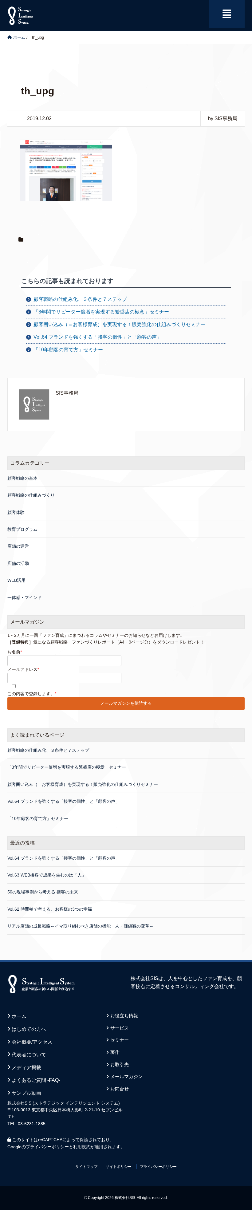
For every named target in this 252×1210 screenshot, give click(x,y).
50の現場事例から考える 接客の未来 (42, 891)
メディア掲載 (26, 1067)
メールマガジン (126, 1076)
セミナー (119, 1040)
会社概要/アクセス (32, 1042)
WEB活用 (16, 580)
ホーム (19, 1016)
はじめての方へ (29, 1029)
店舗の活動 (18, 563)
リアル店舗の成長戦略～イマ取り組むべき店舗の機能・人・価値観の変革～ (80, 926)
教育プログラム (22, 529)
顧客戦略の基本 (22, 478)
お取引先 (119, 1064)
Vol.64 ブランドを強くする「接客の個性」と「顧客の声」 (97, 337)
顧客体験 (16, 512)
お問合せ (119, 1088)
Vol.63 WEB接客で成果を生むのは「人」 (46, 875)
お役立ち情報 (124, 1015)
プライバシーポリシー (47, 1146)
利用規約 (81, 1146)
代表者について (29, 1054)
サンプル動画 (26, 1093)
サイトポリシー (119, 1167)
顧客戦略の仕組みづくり (31, 495)
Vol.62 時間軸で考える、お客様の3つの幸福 (49, 909)
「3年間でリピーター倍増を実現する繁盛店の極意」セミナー (101, 311)
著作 (115, 1052)
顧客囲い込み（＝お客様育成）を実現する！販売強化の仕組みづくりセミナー (119, 324)
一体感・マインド (24, 597)
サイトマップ (86, 1167)
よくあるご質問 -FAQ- (36, 1080)
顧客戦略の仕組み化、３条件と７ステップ (80, 299)
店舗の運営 (18, 546)
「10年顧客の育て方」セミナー (68, 349)
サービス (119, 1028)
